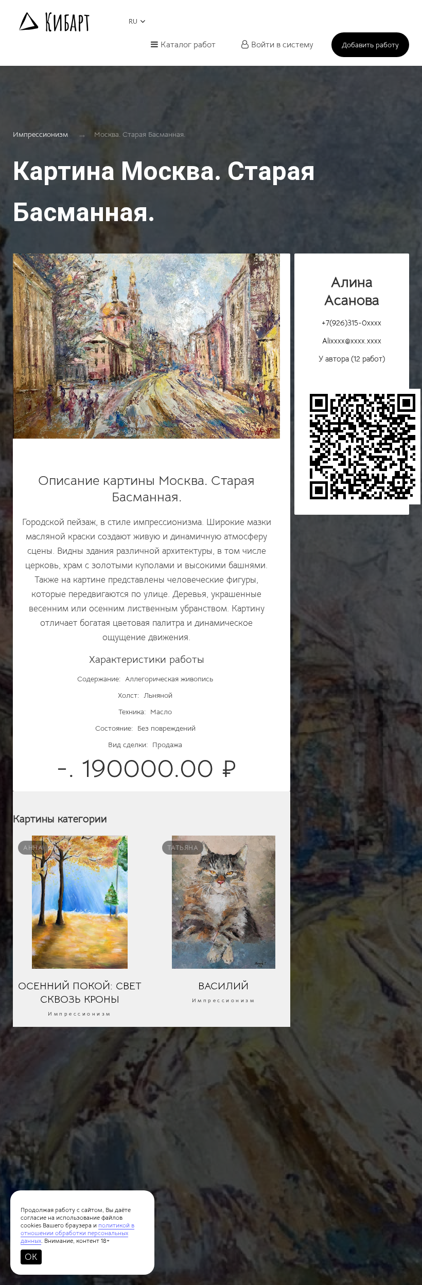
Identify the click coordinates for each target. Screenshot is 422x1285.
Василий (223, 985)
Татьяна (183, 847)
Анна (33, 847)
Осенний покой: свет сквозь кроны (80, 992)
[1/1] (146, 351)
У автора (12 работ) (352, 359)
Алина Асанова (351, 291)
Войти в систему (282, 45)
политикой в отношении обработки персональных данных (77, 1232)
